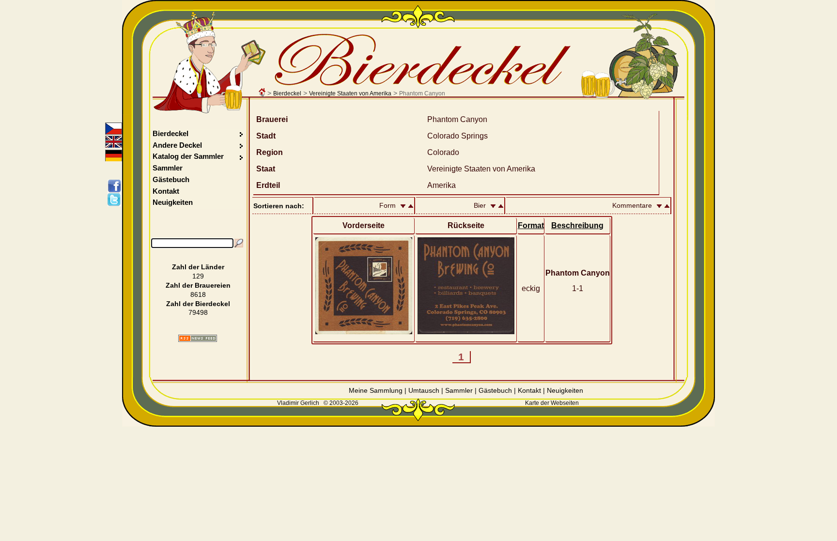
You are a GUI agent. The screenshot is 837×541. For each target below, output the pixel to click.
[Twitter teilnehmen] (116, 199)
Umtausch (423, 390)
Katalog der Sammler (188, 156)
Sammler (168, 168)
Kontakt (166, 191)
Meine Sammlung (376, 390)
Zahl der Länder (198, 267)
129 (198, 276)
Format (531, 225)
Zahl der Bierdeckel (198, 304)
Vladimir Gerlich (298, 403)
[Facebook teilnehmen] (116, 186)
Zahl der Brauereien (198, 285)
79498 (198, 312)
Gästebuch (171, 179)
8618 (198, 294)
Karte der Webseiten (552, 403)
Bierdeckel (287, 93)
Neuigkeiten (173, 202)
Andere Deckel (177, 145)
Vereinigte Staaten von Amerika (350, 93)
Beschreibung (577, 225)
